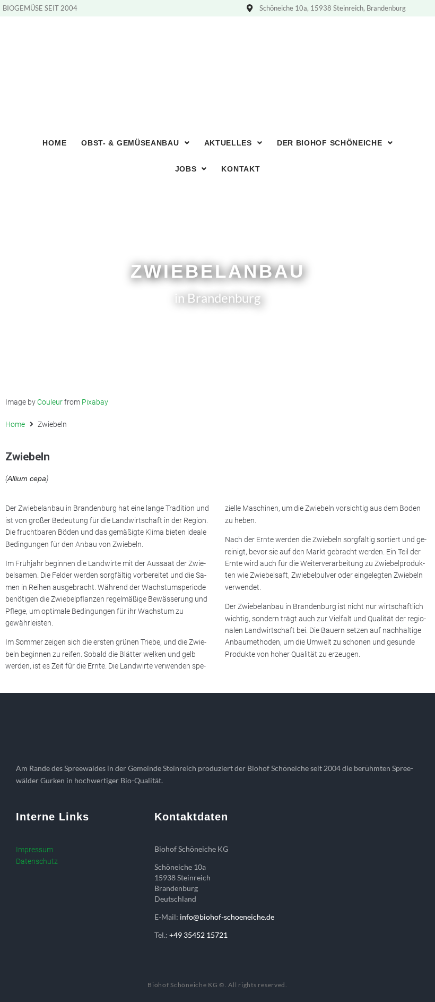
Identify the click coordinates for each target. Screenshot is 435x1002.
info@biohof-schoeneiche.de (227, 916)
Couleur (50, 402)
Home (15, 424)
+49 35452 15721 (198, 934)
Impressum (34, 849)
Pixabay (95, 402)
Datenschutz (37, 861)
